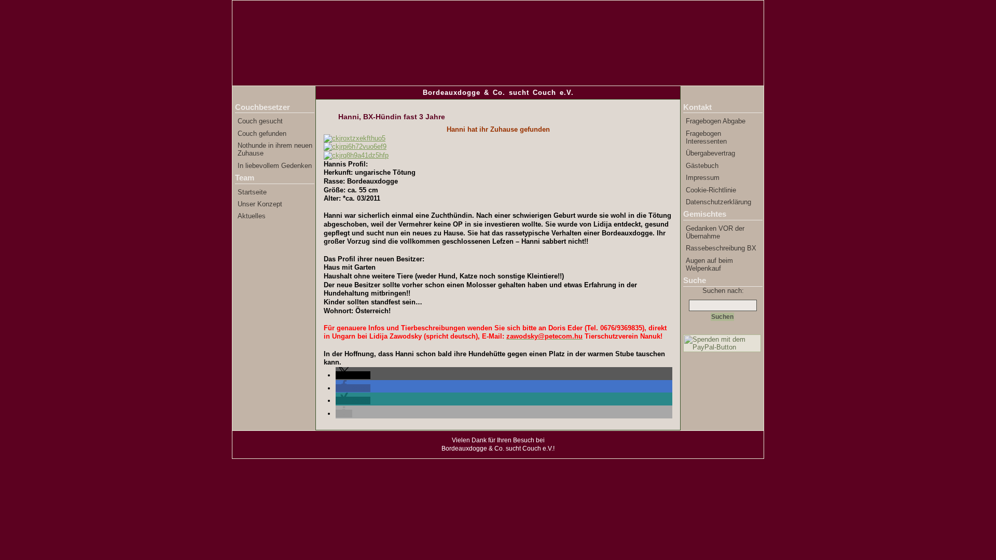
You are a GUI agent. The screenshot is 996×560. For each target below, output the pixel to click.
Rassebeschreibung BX (721, 248)
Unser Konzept (260, 204)
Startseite (252, 192)
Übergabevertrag (710, 153)
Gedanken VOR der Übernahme (715, 232)
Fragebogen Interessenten (706, 137)
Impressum (703, 177)
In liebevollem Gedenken (275, 166)
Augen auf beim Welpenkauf (709, 264)
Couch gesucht (260, 121)
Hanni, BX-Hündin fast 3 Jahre (391, 117)
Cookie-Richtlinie (711, 190)
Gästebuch (702, 166)
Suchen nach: (723, 291)
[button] (353, 375)
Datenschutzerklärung (718, 202)
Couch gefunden (262, 133)
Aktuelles (252, 216)
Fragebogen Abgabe (715, 121)
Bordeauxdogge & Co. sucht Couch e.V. (498, 92)
